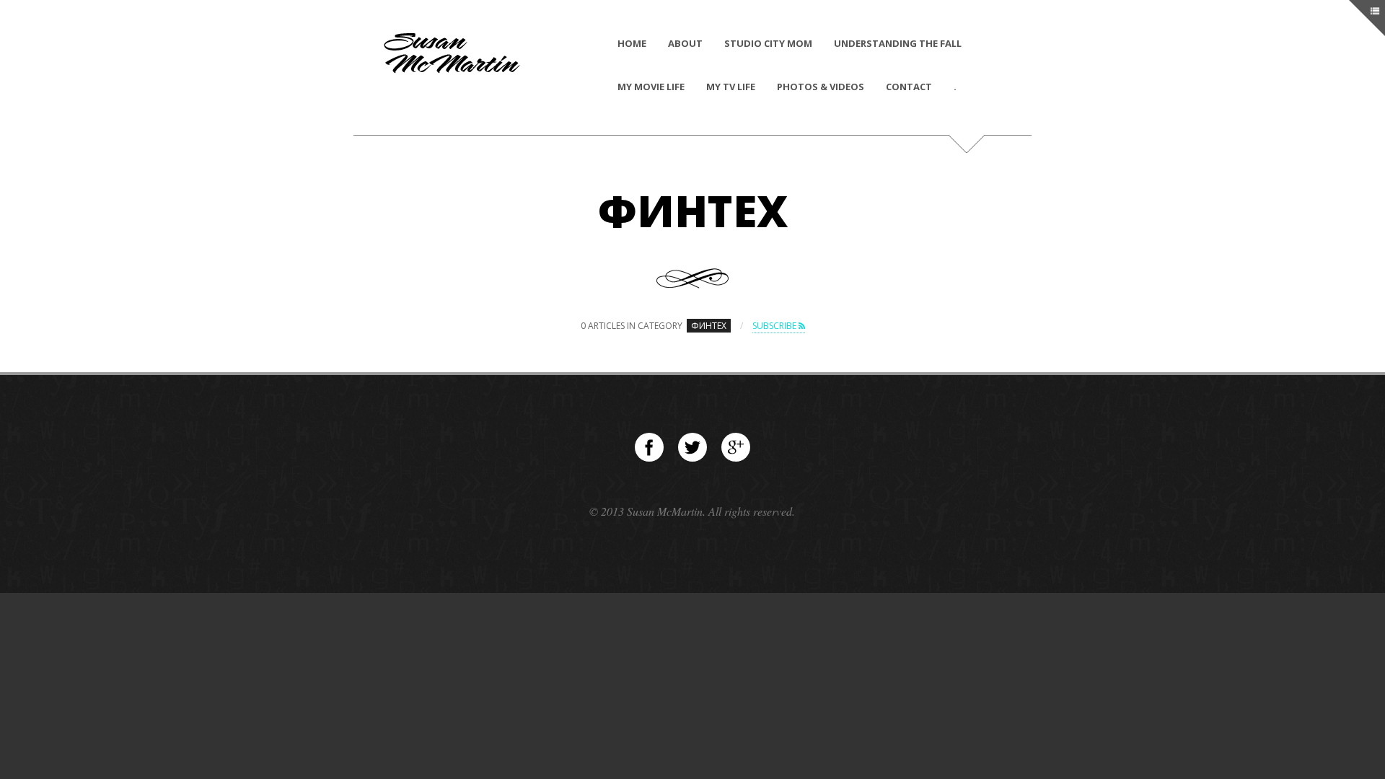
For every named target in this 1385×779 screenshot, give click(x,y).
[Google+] (735, 447)
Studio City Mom (768, 43)
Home (631, 43)
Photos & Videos (820, 86)
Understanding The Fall (898, 43)
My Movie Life (651, 86)
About (685, 43)
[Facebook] (649, 447)
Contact (909, 86)
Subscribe (775, 326)
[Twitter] (692, 447)
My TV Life (730, 86)
